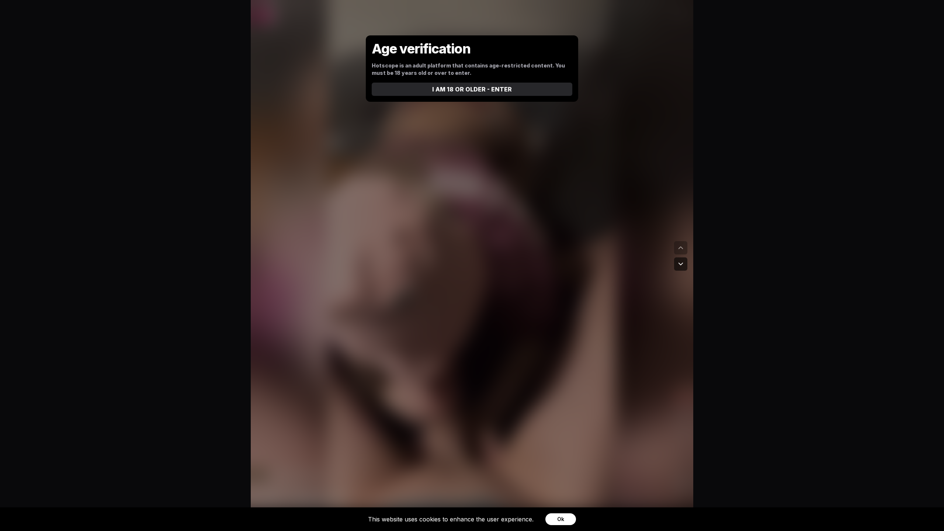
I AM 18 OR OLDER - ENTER (472, 89)
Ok (560, 519)
